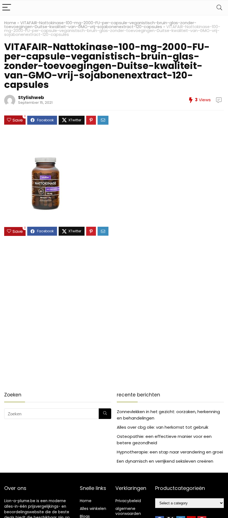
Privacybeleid (128, 501)
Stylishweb (31, 97)
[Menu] (6, 7)
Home (10, 23)
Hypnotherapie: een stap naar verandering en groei (170, 452)
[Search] (219, 7)
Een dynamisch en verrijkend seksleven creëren (165, 461)
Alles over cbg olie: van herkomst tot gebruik (162, 427)
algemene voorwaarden (128, 511)
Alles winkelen (93, 508)
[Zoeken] (105, 413)
